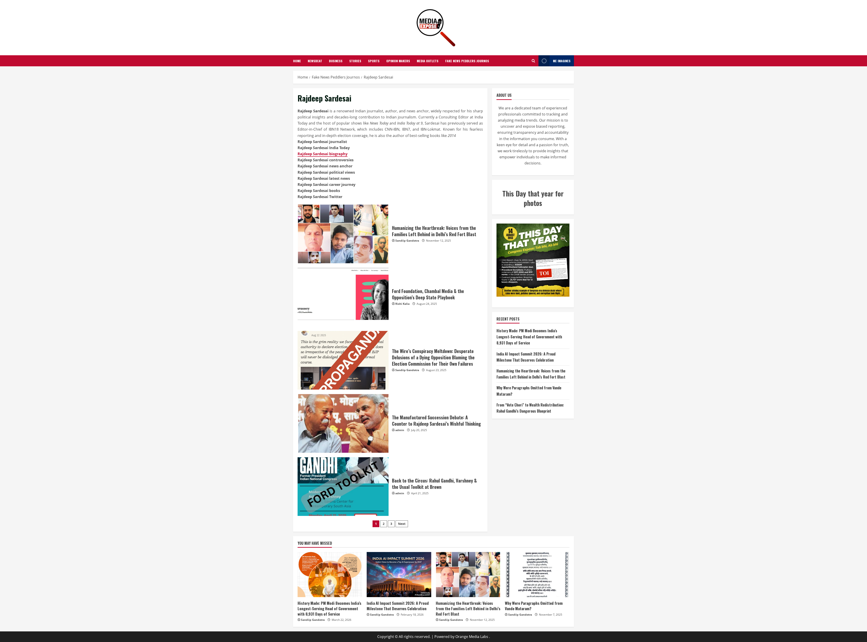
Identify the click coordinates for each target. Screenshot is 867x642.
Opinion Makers (398, 60)
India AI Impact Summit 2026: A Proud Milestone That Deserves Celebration (398, 605)
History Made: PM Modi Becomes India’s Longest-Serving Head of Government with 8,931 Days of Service (529, 337)
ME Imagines (562, 60)
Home (297, 60)
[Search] (533, 61)
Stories (355, 60)
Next (402, 524)
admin (399, 430)
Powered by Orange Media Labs (461, 636)
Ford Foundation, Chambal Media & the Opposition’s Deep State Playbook (343, 297)
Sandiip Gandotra (407, 240)
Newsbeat (315, 60)
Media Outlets (427, 60)
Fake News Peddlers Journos (467, 60)
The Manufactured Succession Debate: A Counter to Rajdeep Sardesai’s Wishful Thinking (343, 423)
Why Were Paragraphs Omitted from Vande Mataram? (534, 605)
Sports (374, 60)
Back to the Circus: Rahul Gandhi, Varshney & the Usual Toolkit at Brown (343, 486)
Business (336, 60)
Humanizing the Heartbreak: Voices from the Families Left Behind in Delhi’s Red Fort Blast (343, 234)
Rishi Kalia (402, 304)
